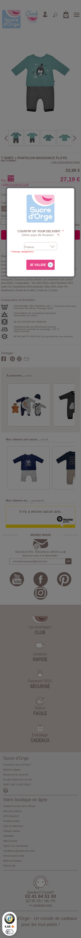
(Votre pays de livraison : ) (40, 233)
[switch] (9, 931)
